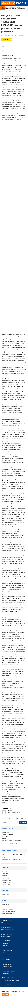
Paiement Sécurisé (6, 927)
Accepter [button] (5, 994)
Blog (6, 7)
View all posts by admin (13, 812)
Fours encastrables (7, 966)
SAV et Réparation (6, 932)
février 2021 (6, 877)
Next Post (21, 818)
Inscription (6, 904)
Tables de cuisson (7, 964)
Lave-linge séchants (8, 973)
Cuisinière (5, 948)
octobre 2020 (6, 884)
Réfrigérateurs (6, 952)
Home (2, 7)
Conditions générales (7, 922)
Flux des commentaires (9, 911)
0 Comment (20, 35)
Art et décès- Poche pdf (9, 834)
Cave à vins (5, 968)
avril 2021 (5, 873)
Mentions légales (6, 925)
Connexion (6, 907)
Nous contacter (6, 936)
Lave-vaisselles (6, 962)
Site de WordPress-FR (8, 913)
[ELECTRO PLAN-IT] (14, 2)
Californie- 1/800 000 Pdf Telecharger (12, 843)
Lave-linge (5, 943)
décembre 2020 (7, 880)
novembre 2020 (7, 882)
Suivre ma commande (7, 929)
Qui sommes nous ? (7, 934)
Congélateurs (6, 955)
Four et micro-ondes (8, 950)
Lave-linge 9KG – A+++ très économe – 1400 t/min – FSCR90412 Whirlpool (13, 856)
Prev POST (6, 818)
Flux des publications (8, 909)
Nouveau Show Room (8, 832)
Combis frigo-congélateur (9, 971)
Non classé (11, 7)
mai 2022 (5, 871)
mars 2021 (5, 875)
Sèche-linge (5, 945)
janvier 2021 (6, 879)
